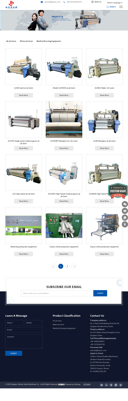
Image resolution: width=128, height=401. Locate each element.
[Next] (74, 266)
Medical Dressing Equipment (49, 41)
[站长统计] (61, 384)
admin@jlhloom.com (52, 2)
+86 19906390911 (97, 341)
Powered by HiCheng (72, 384)
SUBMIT (100, 293)
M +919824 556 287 (98, 371)
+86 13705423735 (97, 344)
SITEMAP (87, 384)
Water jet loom (26, 41)
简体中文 (98, 2)
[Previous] (54, 266)
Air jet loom (11, 41)
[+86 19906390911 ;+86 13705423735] (125, 217)
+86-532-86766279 (74, 2)
